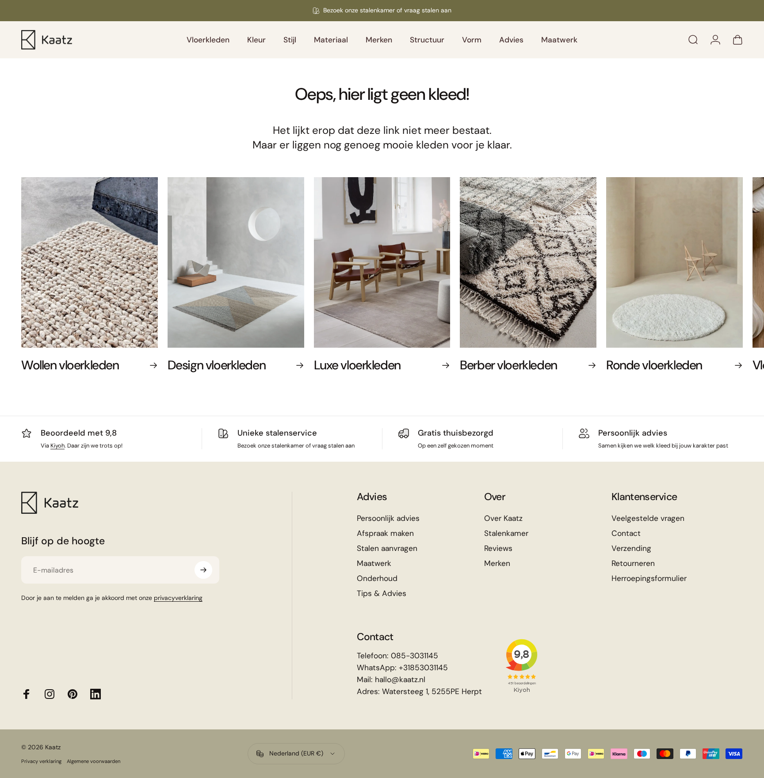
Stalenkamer (506, 533)
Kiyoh (57, 445)
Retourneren (633, 563)
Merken (497, 563)
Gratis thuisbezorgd (455, 433)
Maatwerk (374, 563)
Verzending (631, 548)
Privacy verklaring (41, 761)
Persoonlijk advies (632, 433)
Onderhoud (377, 578)
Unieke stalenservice (277, 433)
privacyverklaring (178, 598)
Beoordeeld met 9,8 (79, 433)
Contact (626, 533)
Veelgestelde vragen (647, 518)
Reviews (498, 548)
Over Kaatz (503, 518)
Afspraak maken (385, 533)
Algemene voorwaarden (93, 761)
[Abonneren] (203, 570)
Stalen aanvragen (387, 548)
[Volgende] (714, 283)
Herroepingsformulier (649, 578)
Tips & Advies (381, 593)
